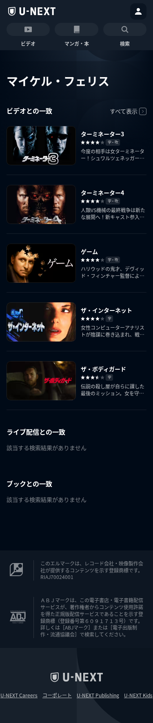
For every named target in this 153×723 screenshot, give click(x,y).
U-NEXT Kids (138, 695)
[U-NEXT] (31, 11)
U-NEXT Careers (19, 695)
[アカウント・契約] (138, 11)
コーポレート (57, 695)
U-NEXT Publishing (98, 695)
